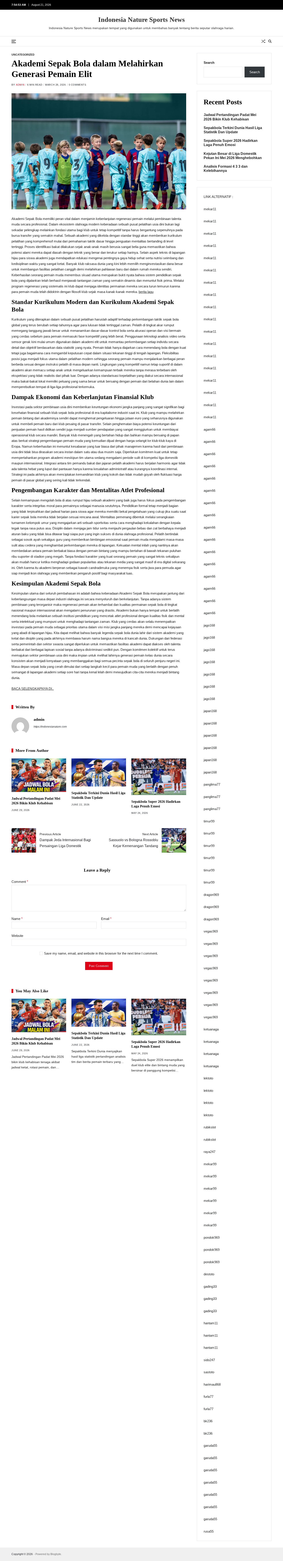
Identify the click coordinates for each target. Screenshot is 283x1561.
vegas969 (211, 931)
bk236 (208, 1421)
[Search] (270, 41)
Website (17, 936)
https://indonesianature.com (50, 726)
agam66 (209, 429)
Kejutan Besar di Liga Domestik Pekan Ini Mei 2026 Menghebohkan (233, 156)
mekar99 (210, 1164)
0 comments (77, 84)
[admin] (20, 726)
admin (20, 84)
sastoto (209, 1372)
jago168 (209, 625)
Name (17, 919)
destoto (209, 1274)
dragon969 (211, 895)
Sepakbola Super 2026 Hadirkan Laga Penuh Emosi (231, 143)
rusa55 (209, 1531)
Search (209, 62)
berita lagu (146, 292)
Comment (19, 882)
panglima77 (212, 784)
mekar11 (210, 209)
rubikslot (210, 1127)
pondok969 (212, 1237)
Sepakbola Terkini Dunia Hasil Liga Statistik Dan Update (233, 130)
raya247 (209, 1152)
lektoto (208, 1078)
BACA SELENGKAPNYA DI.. (32, 688)
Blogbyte (55, 1554)
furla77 (208, 1396)
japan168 (210, 711)
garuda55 (210, 1445)
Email (106, 919)
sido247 (209, 1360)
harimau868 (212, 1384)
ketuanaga (211, 1029)
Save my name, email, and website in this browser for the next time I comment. (101, 953)
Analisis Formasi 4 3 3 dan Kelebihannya (226, 169)
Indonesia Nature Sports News (141, 19)
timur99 (209, 821)
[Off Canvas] (13, 41)
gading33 (210, 1286)
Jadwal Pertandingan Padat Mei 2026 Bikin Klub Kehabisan (230, 117)
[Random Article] (263, 41)
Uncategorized (22, 54)
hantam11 (211, 1323)
